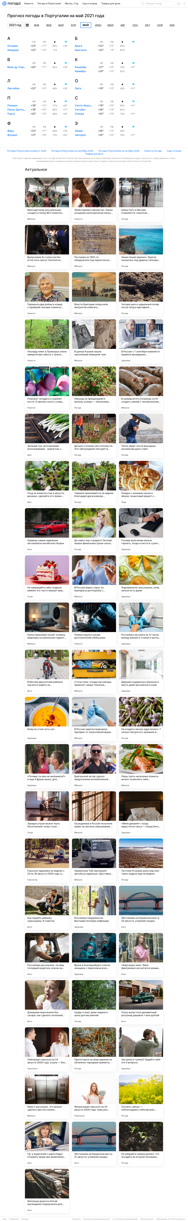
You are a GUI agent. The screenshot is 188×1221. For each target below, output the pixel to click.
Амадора (13, 50)
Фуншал (12, 134)
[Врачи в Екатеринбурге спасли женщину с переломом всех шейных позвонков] (94, 955)
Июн (98, 25)
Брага (78, 45)
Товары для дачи (94, 153)
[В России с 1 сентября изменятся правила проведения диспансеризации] (141, 341)
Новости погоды (153, 150)
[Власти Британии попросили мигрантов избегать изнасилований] (94, 294)
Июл (110, 25)
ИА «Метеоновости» (176, 1219)
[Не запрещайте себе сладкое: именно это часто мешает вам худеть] (47, 577)
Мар (61, 25)
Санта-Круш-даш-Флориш (91, 105)
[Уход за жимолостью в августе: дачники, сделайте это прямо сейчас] (47, 483)
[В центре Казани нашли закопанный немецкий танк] (94, 341)
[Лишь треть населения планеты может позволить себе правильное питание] (141, 766)
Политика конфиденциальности (96, 1219)
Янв (36, 25)
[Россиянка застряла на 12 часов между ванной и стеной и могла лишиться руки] (141, 625)
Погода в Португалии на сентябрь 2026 (72, 150)
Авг (122, 25)
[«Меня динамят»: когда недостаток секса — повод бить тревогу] (141, 813)
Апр (73, 25)
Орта (78, 88)
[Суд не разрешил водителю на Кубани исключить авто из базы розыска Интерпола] (94, 1191)
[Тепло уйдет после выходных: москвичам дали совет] (141, 436)
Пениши (12, 105)
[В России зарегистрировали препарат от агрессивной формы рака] (94, 719)
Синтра (79, 113)
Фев (48, 25)
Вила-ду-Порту (16, 67)
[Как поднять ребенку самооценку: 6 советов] (47, 908)
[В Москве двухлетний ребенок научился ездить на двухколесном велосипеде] (47, 672)
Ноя (160, 25)
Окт (147, 25)
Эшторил (80, 134)
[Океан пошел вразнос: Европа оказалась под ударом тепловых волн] (141, 247)
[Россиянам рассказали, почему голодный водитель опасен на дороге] (47, 955)
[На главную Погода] (13, 3)
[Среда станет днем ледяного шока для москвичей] (94, 1002)
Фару (10, 130)
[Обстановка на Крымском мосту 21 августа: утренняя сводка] (94, 1144)
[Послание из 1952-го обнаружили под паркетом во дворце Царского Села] (94, 247)
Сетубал (80, 109)
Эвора (79, 130)
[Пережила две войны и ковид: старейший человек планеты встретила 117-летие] (47, 294)
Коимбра (80, 71)
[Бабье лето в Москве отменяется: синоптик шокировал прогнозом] (141, 200)
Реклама (24, 1219)
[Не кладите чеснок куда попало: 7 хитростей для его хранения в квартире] (141, 719)
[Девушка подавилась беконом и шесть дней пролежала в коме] (141, 672)
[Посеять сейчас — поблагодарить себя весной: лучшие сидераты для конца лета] (141, 1097)
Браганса (81, 50)
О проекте (76, 1219)
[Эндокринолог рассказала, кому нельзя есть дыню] (141, 577)
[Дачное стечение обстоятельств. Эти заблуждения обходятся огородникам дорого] (94, 436)
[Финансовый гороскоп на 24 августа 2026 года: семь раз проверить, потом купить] (94, 1097)
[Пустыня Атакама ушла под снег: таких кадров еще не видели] (141, 861)
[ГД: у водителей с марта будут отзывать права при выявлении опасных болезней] (47, 1144)
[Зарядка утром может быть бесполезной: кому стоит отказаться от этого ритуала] (47, 813)
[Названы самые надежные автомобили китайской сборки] (47, 530)
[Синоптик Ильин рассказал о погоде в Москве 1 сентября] (141, 1191)
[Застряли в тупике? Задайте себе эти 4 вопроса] (141, 1049)
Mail (4, 1219)
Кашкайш (80, 67)
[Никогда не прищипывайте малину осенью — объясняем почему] (94, 389)
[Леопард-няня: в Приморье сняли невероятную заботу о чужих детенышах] (47, 341)
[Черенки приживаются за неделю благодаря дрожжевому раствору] (94, 483)
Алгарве (12, 45)
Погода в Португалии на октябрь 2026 (118, 150)
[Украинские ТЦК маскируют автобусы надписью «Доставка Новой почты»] (94, 861)
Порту (11, 113)
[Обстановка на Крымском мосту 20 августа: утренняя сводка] (141, 908)
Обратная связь (146, 1219)
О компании (14, 1219)
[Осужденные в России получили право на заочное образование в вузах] (94, 813)
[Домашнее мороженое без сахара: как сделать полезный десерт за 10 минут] (47, 1002)
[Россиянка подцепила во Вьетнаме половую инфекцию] (94, 908)
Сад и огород (174, 150)
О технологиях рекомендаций (125, 1219)
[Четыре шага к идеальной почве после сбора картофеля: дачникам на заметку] (141, 294)
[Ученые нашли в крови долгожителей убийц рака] (94, 625)
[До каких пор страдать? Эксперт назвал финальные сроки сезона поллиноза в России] (94, 530)
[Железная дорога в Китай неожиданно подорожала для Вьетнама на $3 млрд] (47, 1191)
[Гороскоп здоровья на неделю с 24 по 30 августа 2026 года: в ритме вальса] (47, 861)
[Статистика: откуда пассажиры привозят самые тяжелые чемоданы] (94, 672)
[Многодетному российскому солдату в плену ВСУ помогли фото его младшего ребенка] (47, 200)
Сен (135, 25)
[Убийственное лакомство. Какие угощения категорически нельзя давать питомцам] (94, 200)
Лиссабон (13, 88)
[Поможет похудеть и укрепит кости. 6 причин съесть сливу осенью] (47, 389)
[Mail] (4, 3)
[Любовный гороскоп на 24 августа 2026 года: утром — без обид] (47, 1049)
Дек (172, 25)
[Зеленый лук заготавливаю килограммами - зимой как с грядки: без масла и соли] (47, 436)
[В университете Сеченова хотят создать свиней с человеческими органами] (141, 389)
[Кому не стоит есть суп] (47, 719)
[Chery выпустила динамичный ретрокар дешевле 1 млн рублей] (141, 1002)
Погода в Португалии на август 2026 (26, 150)
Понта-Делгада (17, 109)
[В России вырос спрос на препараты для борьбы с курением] (94, 577)
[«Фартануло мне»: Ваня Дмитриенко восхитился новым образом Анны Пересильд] (141, 955)
